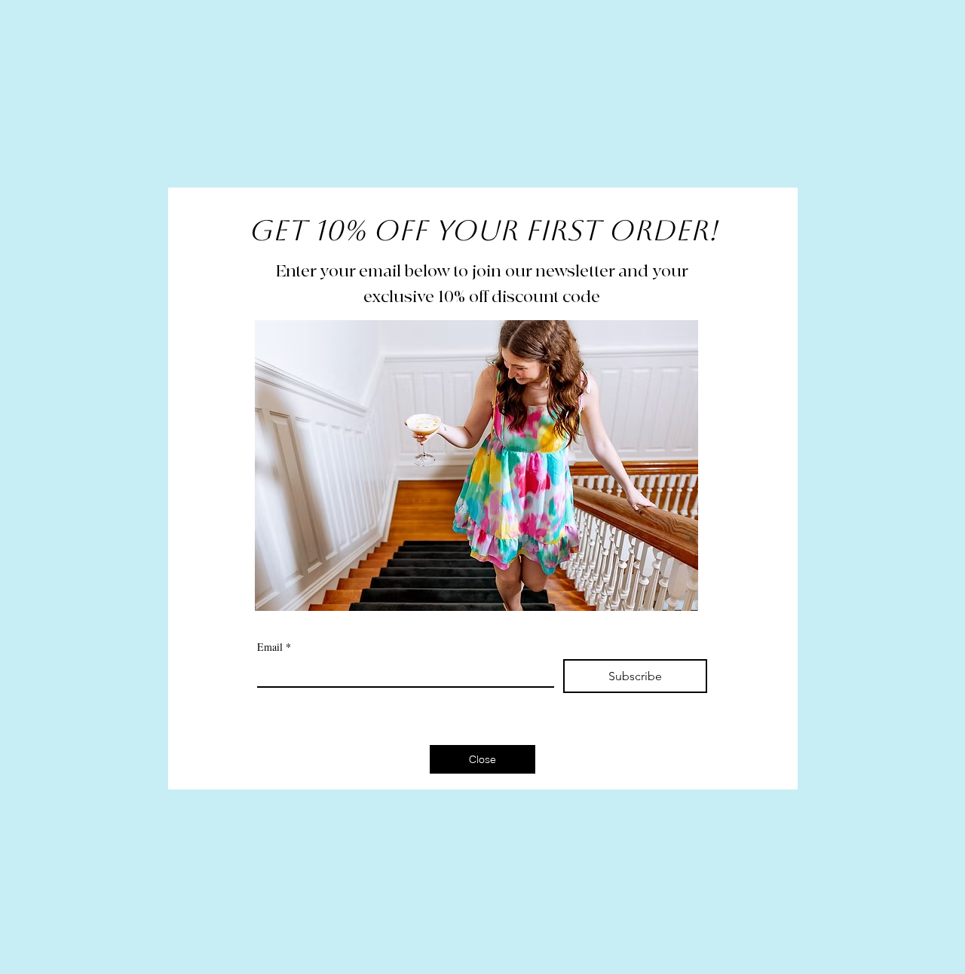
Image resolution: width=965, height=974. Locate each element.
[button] (482, 759)
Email (274, 646)
